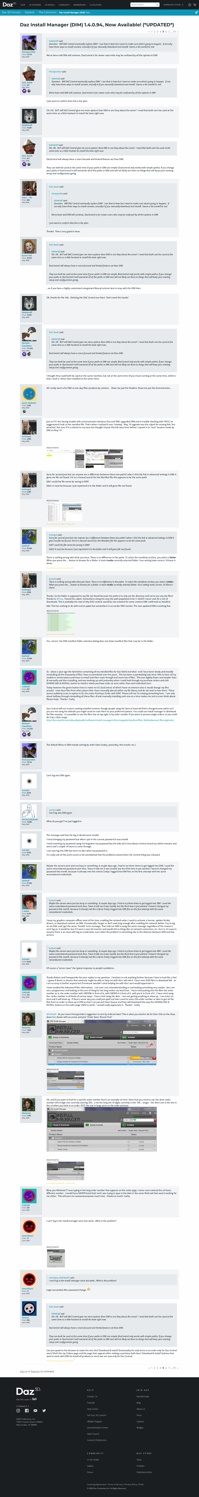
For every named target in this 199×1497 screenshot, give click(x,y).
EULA (141, 1484)
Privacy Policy (131, 1484)
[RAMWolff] (31, 116)
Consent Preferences (96, 1440)
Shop (23, 5)
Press (139, 1415)
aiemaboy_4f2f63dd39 (59, 1277)
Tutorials (91, 1402)
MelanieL (26, 1027)
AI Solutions (96, 5)
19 (174, 31)
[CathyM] (31, 677)
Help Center (92, 1409)
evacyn (25, 1317)
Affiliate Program (94, 1421)
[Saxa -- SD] (31, 188)
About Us (141, 1409)
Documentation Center (97, 1427)
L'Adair (25, 911)
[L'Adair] (31, 902)
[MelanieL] (31, 1019)
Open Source (93, 1433)
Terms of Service (115, 1484)
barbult (25, 545)
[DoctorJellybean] (31, 811)
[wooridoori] (31, 1226)
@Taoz (60, 598)
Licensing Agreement (96, 1484)
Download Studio (172, 4)
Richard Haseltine (26, 344)
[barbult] (31, 536)
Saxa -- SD (27, 197)
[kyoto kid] (31, 246)
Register (35, 1371)
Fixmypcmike (55, 71)
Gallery (90, 1466)
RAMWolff (53, 41)
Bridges (140, 1427)
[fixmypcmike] (31, 43)
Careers (140, 1421)
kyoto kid (27, 255)
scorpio (25, 790)
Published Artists (144, 1472)
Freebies (141, 1466)
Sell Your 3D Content (96, 1415)
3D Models (50, 5)
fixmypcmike (28, 52)
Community (64, 5)
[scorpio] (31, 781)
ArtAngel (26, 436)
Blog (139, 1402)
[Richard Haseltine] (31, 334)
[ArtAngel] (31, 427)
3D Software (35, 5)
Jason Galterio (29, 402)
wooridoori (27, 1235)
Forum (90, 1472)
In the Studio (93, 1459)
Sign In (23, 1371)
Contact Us (92, 1396)
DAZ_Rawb (27, 82)
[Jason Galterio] (31, 393)
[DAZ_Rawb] (31, 73)
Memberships (80, 5)
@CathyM (51, 1014)
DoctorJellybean (30, 819)
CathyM (26, 686)
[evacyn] (31, 1308)
